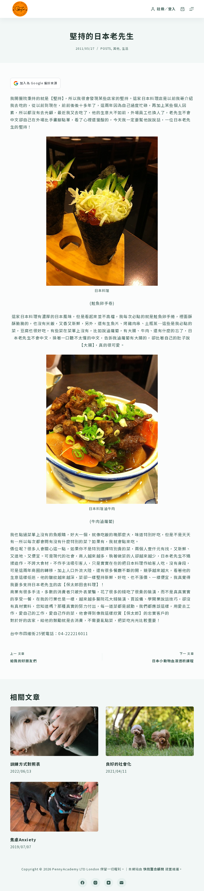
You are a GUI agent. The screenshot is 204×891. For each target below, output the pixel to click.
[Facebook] (82, 883)
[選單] (191, 9)
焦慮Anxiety (23, 840)
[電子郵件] (121, 883)
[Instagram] (95, 883)
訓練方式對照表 (25, 764)
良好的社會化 (119, 764)
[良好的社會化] (150, 731)
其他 (116, 48)
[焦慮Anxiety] (54, 806)
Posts (106, 48)
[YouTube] (108, 883)
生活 (125, 48)
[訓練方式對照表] (54, 731)
